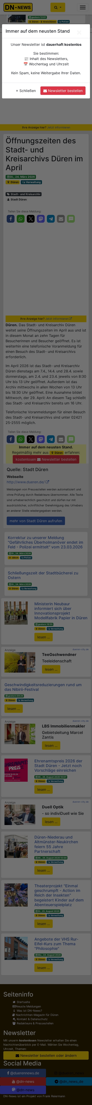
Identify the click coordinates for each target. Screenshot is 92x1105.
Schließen (26, 90)
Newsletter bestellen (65, 90)
